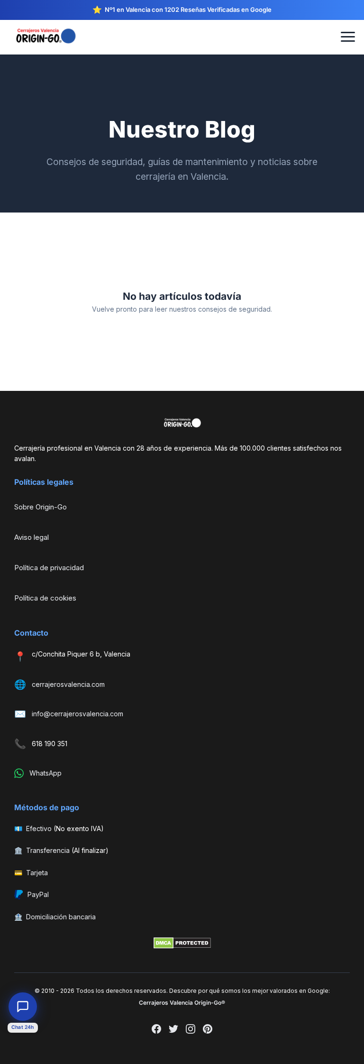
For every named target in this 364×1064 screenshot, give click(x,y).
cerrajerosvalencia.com (68, 684)
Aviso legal (31, 537)
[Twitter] (173, 1030)
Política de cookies (45, 597)
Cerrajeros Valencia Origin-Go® (182, 1002)
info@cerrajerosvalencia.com (77, 714)
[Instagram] (190, 1030)
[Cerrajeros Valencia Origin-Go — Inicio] (50, 36)
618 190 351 (49, 744)
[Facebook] (156, 1030)
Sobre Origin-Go (40, 506)
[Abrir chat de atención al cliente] (23, 1006)
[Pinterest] (207, 1030)
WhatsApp (45, 773)
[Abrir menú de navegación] (347, 37)
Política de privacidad (49, 567)
